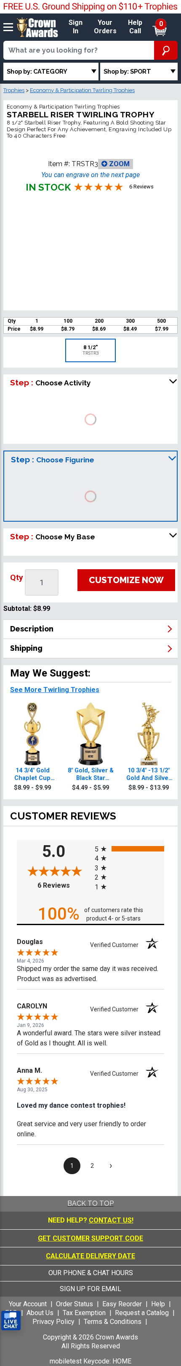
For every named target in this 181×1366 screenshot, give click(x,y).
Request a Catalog (142, 1313)
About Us (40, 1313)
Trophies (13, 90)
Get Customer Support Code (90, 1238)
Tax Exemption (84, 1313)
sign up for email (90, 1289)
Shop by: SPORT (127, 71)
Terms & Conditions (112, 1322)
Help (158, 1304)
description (31, 628)
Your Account (28, 1304)
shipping (26, 648)
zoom (118, 164)
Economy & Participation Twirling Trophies (82, 90)
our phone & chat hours (90, 1273)
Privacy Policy (53, 1322)
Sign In (76, 27)
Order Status (74, 1304)
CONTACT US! (111, 1220)
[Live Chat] (11, 1321)
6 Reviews (63, 885)
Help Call (135, 27)
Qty (16, 577)
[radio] (129, 848)
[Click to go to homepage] (37, 27)
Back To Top (90, 1203)
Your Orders (105, 27)
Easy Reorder (122, 1304)
